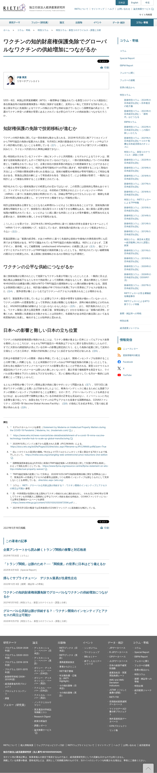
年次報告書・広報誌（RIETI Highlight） (68, 678)
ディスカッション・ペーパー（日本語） (42, 650)
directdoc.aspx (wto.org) (50, 480)
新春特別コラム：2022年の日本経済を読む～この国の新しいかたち (137, 129)
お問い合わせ (123, 9)
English (134, 2)
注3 (92, 246)
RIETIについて (81, 9)
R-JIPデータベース (118, 652)
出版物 (62, 642)
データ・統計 (115, 642)
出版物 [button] (79, 22)
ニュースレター (130, 348)
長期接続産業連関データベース (117, 703)
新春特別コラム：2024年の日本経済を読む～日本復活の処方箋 (137, 103)
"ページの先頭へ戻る (148, 768)
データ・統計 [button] (119, 22)
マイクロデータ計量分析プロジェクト (117, 711)
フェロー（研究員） (15, 704)
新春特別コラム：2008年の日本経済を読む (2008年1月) (137, 277)
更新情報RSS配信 (131, 355)
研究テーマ (9, 642)
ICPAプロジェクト (118, 726)
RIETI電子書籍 (66, 671)
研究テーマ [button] (14, 22)
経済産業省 (144, 745)
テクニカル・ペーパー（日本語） (42, 689)
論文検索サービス (142, 9)
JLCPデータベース (118, 661)
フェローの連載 (127, 80)
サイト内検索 (145, 14)
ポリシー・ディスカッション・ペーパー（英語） (42, 680)
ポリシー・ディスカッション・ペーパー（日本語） (42, 670)
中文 (147, 2)
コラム (123, 51)
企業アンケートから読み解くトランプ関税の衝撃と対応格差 (44, 549)
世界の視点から (127, 87)
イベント (88, 642)
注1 (53, 145)
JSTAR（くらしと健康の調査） (118, 691)
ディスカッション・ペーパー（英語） (42, 660)
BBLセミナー (90, 656)
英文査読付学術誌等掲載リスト (42, 711)
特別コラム (43, 30)
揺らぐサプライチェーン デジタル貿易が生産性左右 (40, 578)
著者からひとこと (68, 666)
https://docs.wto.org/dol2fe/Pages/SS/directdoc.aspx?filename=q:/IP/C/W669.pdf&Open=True (58, 446)
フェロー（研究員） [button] (40, 22)
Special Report (127, 58)
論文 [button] (62, 22)
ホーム (6, 30)
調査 (7, 698)
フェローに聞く (127, 72)
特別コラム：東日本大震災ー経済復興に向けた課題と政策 (137, 242)
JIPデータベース (117, 647)
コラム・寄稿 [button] (142, 22)
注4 (10, 291)
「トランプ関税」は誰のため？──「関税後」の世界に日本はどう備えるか (54, 564)
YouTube (127, 375)
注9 (24, 407)
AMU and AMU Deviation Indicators (116, 682)
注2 (14, 231)
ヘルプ (111, 9)
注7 (88, 384)
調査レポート (40, 725)
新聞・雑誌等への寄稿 (130, 313)
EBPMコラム (130, 122)
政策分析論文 (40, 721)
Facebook (128, 362)
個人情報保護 (26, 745)
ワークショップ (91, 652)
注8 (65, 403)
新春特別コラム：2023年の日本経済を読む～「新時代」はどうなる (137, 114)
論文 (35, 642)
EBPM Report (126, 65)
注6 (95, 350)
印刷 (106, 67)
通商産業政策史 (66, 662)
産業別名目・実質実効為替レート (117, 674)
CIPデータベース (117, 656)
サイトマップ (98, 9)
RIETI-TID (114, 697)
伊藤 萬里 (22, 77)
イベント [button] (97, 22)
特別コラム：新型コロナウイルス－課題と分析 (78, 30)
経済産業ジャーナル (129, 328)
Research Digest (42, 716)
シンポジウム (90, 647)
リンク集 (113, 730)
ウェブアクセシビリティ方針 (50, 745)
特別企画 (124, 320)
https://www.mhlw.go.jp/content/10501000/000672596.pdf (43, 502)
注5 (72, 306)
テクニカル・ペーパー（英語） (42, 696)
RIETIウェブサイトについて (81, 745)
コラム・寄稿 (23, 30)
